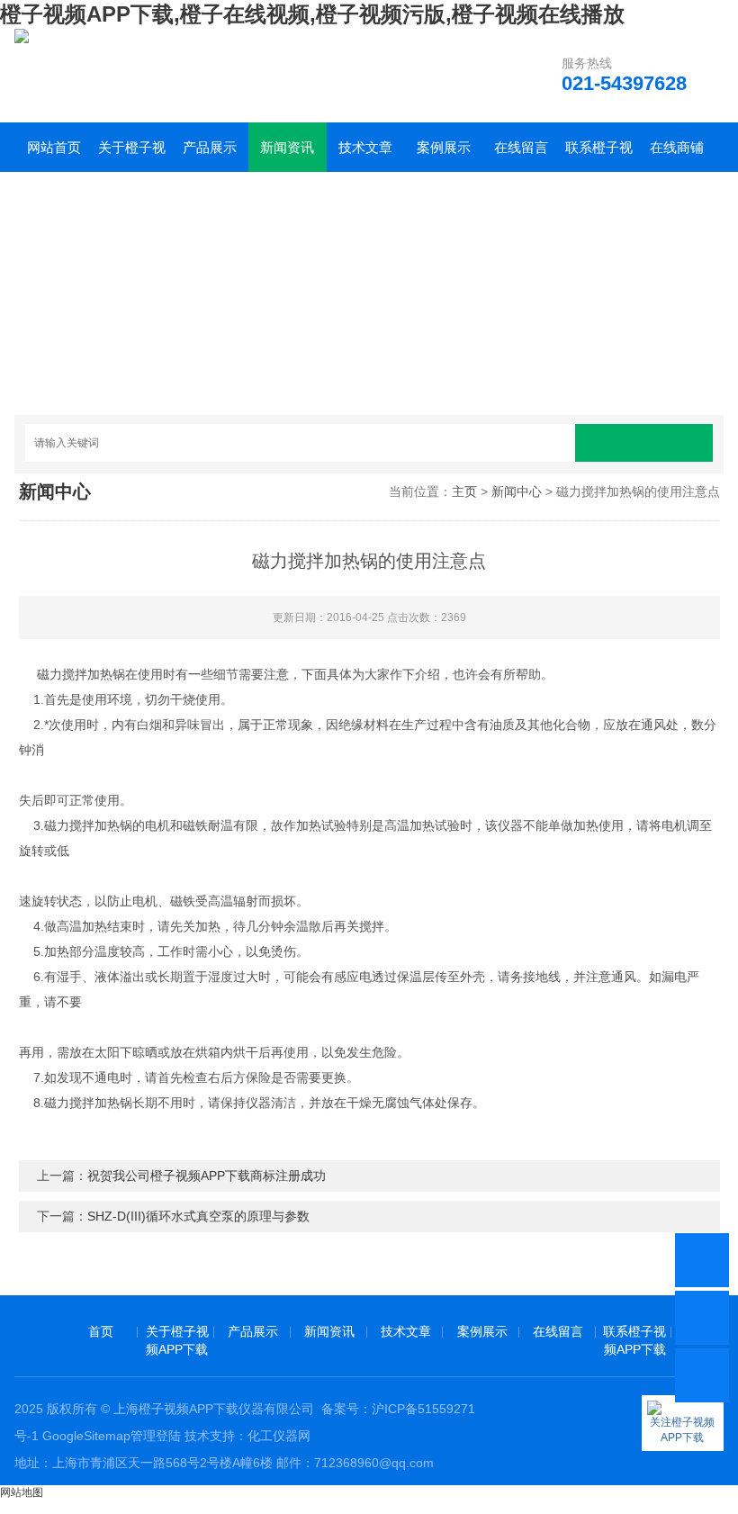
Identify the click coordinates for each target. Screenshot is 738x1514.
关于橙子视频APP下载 (132, 156)
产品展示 (210, 147)
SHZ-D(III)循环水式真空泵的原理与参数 (198, 1216)
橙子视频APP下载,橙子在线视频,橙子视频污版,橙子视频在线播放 (312, 14)
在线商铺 (677, 147)
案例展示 (444, 147)
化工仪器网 (279, 1435)
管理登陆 (155, 1435)
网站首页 (54, 147)
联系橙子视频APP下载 (599, 156)
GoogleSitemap (86, 1435)
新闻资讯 (287, 147)
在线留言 (521, 147)
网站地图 (21, 1492)
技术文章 (365, 147)
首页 (100, 1331)
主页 (464, 491)
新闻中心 (516, 491)
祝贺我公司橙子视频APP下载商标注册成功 (206, 1175)
